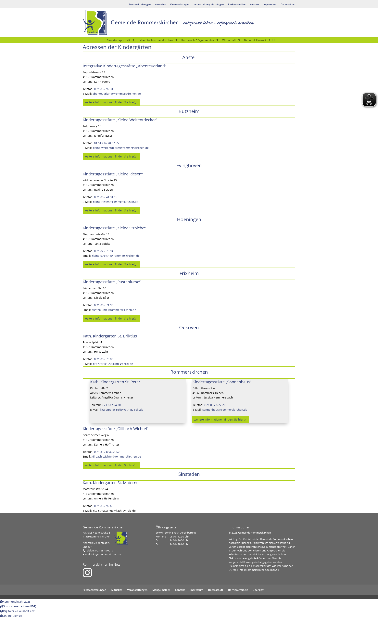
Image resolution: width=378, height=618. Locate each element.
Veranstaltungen (179, 4)
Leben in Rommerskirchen (155, 40)
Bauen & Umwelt (255, 40)
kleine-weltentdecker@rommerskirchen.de (121, 148)
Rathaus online (237, 4)
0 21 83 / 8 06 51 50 (107, 452)
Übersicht (258, 590)
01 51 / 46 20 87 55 (106, 143)
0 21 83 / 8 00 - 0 (104, 550)
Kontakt (254, 4)
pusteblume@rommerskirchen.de (114, 310)
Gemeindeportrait (118, 40)
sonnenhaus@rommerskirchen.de (224, 409)
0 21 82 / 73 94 (103, 251)
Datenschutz (288, 4)
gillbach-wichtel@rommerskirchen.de (116, 456)
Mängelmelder (161, 590)
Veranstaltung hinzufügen (209, 4)
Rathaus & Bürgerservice (197, 40)
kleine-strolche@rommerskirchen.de (116, 256)
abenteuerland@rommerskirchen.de (117, 93)
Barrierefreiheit (238, 590)
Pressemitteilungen (140, 4)
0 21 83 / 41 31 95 (105, 197)
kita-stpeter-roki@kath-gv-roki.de (121, 409)
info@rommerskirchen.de (106, 554)
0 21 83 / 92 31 (103, 89)
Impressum (269, 4)
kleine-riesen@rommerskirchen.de (115, 202)
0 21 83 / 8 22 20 (214, 405)
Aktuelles (160, 4)
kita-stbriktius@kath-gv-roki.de (113, 364)
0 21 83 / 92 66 (103, 506)
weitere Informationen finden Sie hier (109, 102)
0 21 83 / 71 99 (103, 305)
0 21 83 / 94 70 (111, 405)
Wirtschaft (229, 40)
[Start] (101, 41)
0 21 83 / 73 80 (103, 359)
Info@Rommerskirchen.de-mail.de (259, 570)
